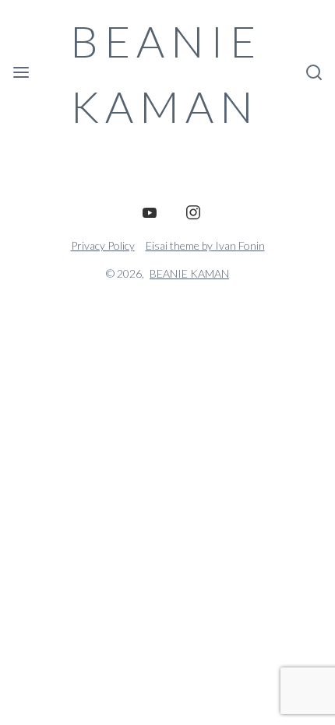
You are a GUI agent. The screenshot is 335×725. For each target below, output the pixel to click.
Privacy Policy (103, 245)
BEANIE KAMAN (166, 73)
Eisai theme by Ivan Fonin (205, 245)
